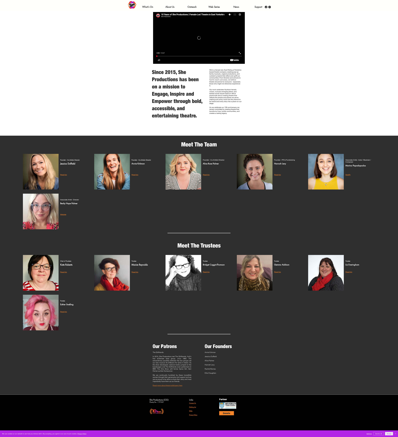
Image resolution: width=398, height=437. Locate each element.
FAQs (190, 411)
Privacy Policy (193, 415)
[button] (148, 7)
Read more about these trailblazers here (167, 385)
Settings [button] (369, 434)
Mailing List (192, 407)
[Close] (395, 433)
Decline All (378, 434)
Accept (389, 434)
